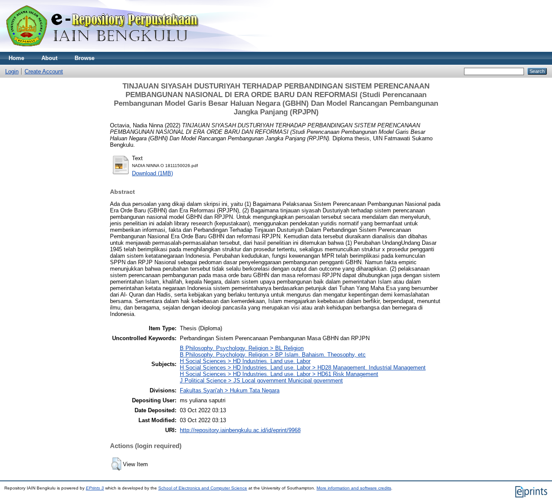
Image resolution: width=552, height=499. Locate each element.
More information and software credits (354, 488)
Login (12, 71)
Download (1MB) (152, 173)
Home (16, 58)
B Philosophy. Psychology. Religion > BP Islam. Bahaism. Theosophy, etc (273, 354)
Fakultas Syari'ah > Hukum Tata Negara (229, 390)
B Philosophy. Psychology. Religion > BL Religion (242, 348)
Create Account (44, 71)
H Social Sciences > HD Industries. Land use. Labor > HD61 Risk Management (279, 374)
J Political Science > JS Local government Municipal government (261, 380)
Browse (84, 58)
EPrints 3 (95, 488)
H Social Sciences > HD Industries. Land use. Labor (245, 361)
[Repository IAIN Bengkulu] (112, 50)
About (49, 58)
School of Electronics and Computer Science (202, 488)
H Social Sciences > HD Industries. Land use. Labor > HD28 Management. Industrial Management (303, 367)
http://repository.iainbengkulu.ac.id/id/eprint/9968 (240, 430)
